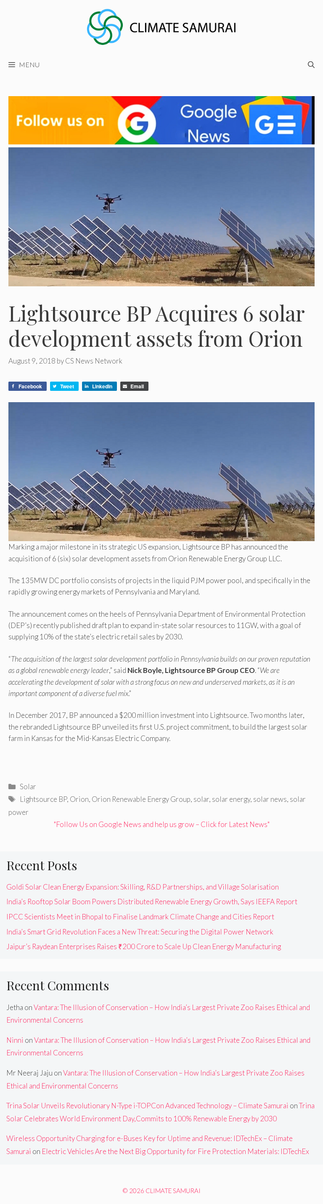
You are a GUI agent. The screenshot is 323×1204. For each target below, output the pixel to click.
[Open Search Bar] (311, 64)
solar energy (231, 799)
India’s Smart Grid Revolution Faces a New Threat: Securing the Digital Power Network (139, 931)
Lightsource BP (43, 799)
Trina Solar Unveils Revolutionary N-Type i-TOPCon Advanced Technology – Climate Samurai (147, 1105)
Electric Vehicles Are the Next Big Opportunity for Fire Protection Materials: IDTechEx (175, 1151)
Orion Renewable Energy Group (141, 799)
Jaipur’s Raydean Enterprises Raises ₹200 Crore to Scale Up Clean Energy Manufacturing (143, 946)
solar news (270, 799)
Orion (79, 799)
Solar (28, 786)
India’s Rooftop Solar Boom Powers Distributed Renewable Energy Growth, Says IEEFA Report (151, 901)
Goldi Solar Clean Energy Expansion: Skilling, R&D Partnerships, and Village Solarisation (142, 886)
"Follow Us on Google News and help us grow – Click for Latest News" (162, 824)
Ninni (15, 1040)
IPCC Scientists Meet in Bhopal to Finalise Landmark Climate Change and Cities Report (140, 916)
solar (201, 799)
